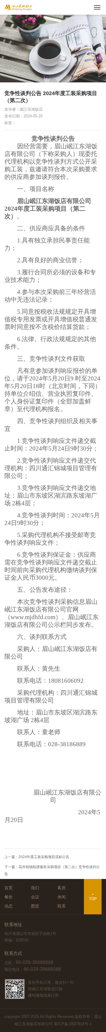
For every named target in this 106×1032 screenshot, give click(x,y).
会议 (35, 897)
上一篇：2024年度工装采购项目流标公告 (36, 857)
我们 (35, 887)
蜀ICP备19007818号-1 (73, 1024)
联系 (61, 906)
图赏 (35, 906)
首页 (8, 887)
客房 (61, 887)
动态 (8, 906)
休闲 (61, 897)
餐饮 (8, 897)
